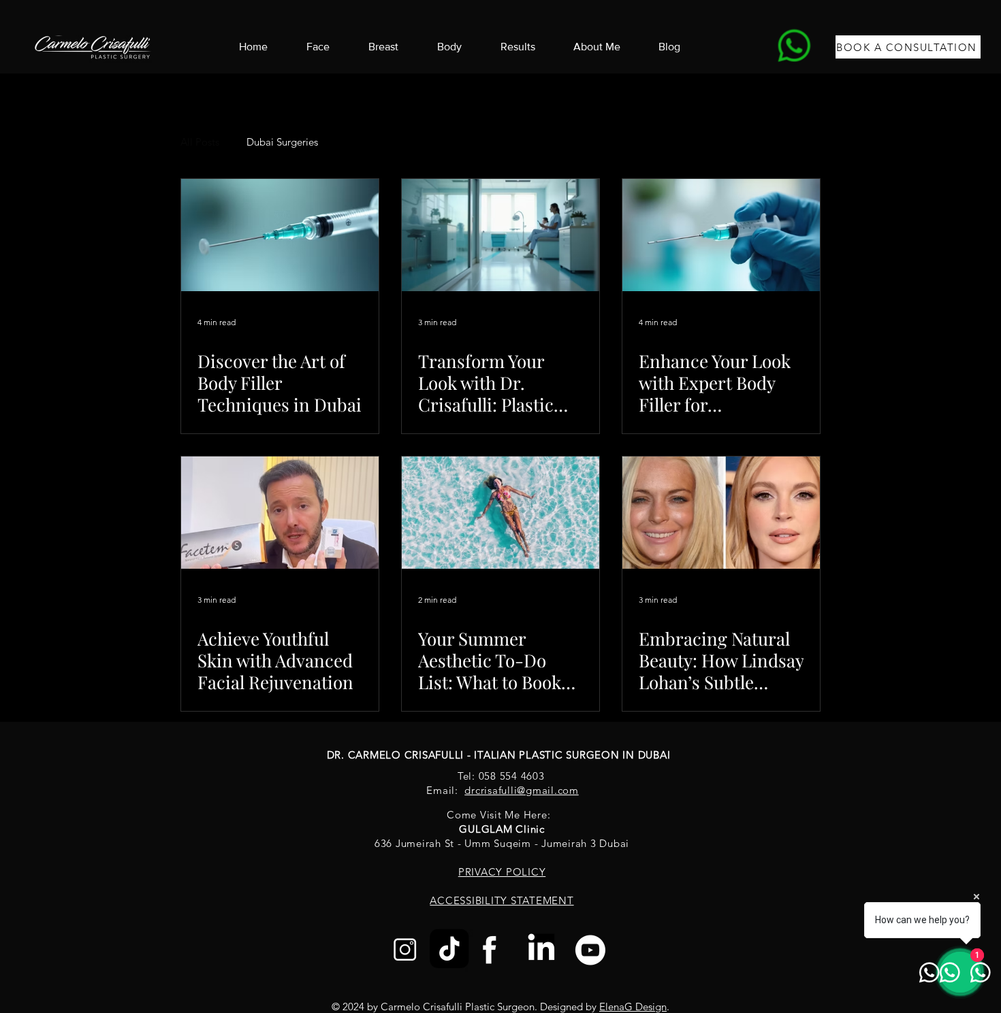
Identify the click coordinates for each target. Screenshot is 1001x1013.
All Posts (199, 141)
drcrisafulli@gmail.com (521, 790)
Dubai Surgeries (282, 141)
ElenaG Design (633, 1006)
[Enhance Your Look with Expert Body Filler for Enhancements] (721, 235)
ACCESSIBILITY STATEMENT (501, 900)
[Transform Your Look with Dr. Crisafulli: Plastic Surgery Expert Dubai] (500, 235)
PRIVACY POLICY (502, 871)
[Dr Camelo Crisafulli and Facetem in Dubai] (280, 512)
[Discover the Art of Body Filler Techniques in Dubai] (280, 235)
